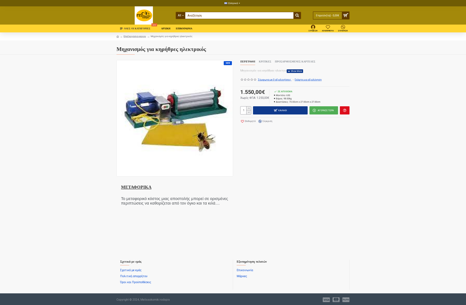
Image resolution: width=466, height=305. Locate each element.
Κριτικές (265, 61)
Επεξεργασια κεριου (135, 36)
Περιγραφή (247, 61)
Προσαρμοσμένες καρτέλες (295, 61)
